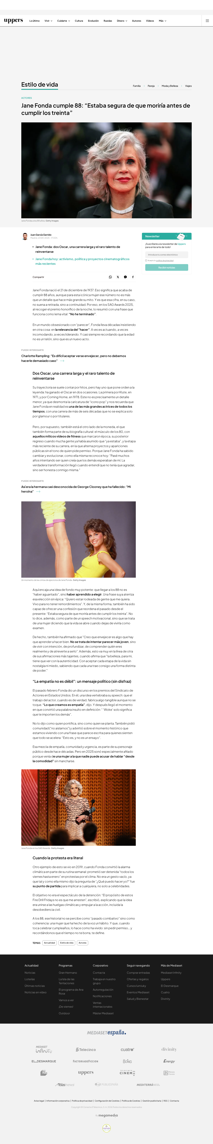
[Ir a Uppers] (13, 20)
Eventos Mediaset (138, 992)
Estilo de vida (39, 84)
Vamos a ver (66, 1000)
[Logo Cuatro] (127, 1049)
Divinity (165, 998)
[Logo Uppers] (85, 1073)
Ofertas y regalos (138, 979)
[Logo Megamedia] (108, 1115)
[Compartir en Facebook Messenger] (125, 277)
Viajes (188, 85)
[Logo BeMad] (43, 1073)
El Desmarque (170, 985)
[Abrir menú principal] (207, 20)
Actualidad (49, 943)
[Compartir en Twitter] (118, 277)
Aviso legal (39, 1101)
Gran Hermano (68, 972)
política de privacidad (165, 260)
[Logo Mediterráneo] (148, 1084)
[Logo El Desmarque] (44, 1061)
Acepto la (161, 260)
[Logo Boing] (127, 1061)
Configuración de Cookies (107, 1101)
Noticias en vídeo (36, 992)
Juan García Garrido (40, 234)
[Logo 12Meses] (169, 1073)
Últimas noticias (35, 985)
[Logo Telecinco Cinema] (127, 1073)
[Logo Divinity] (169, 1049)
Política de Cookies (131, 1101)
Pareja (151, 85)
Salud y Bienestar (137, 998)
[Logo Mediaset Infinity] (44, 1049)
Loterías (30, 979)
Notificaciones (102, 996)
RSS (166, 1101)
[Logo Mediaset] (106, 1034)
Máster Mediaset (103, 1013)
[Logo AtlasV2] (65, 1084)
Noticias (30, 972)
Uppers (165, 979)
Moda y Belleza (170, 85)
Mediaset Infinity (171, 972)
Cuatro (165, 992)
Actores (26, 98)
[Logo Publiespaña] (106, 1084)
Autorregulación (103, 989)
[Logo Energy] (169, 1061)
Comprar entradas (138, 972)
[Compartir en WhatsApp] (110, 277)
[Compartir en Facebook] (133, 277)
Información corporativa (58, 1101)
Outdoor (64, 1013)
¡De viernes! (66, 1006)
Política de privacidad (82, 1101)
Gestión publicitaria (151, 1101)
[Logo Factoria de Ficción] (85, 1061)
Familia (137, 85)
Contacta (99, 972)
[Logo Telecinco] (86, 1049)
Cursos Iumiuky (136, 985)
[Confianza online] (107, 1131)
